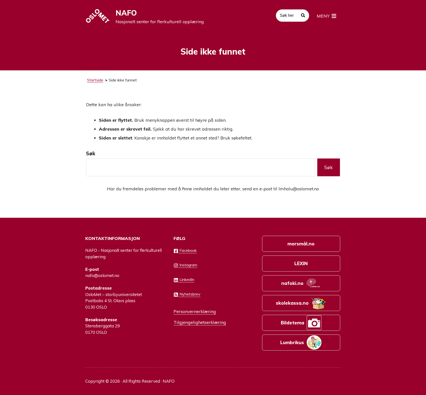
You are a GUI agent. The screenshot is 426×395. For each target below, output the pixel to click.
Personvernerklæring (195, 311)
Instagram (187, 264)
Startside (95, 80)
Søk (90, 153)
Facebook (187, 250)
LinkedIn (186, 279)
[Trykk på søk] (303, 16)
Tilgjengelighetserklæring (200, 322)
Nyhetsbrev (189, 294)
